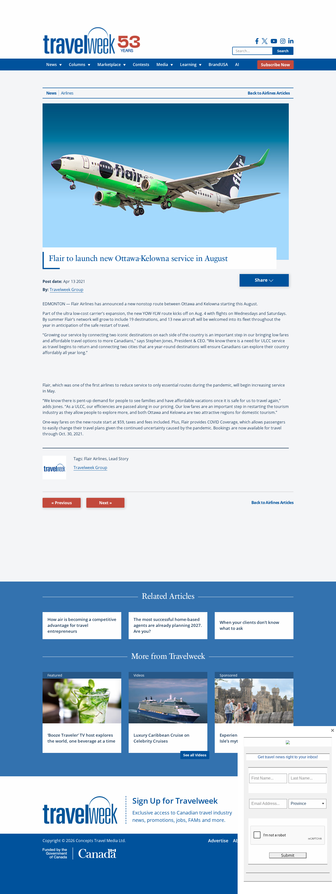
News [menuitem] (51, 64)
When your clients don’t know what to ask (249, 625)
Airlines (67, 93)
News (51, 93)
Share (262, 280)
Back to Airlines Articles (269, 93)
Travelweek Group (66, 289)
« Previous (61, 502)
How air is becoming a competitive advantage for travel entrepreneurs (81, 625)
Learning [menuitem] (188, 64)
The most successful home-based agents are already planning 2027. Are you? (168, 625)
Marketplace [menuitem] (109, 64)
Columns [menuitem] (77, 64)
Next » (105, 502)
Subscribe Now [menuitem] (275, 64)
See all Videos (194, 755)
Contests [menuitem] (141, 64)
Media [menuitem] (162, 64)
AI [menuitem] (237, 64)
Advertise (218, 841)
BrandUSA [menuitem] (218, 64)
